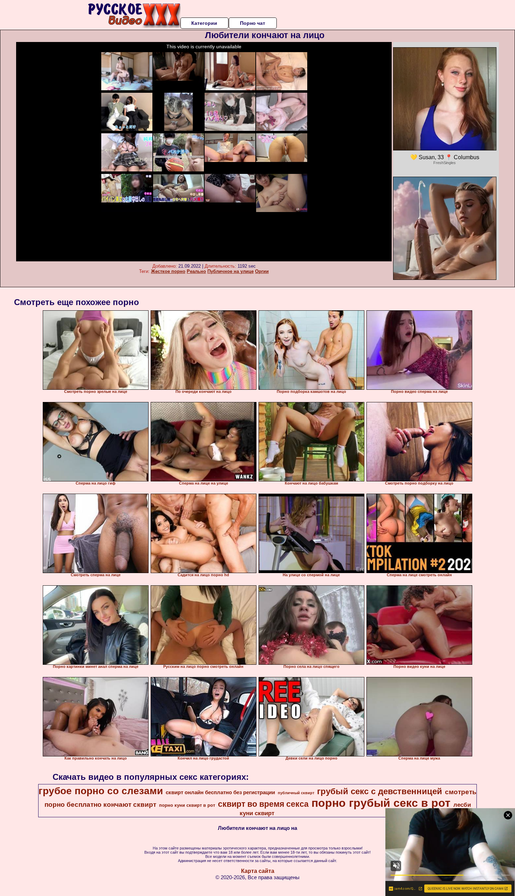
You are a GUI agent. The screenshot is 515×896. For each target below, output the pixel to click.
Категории (204, 23)
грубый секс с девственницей (379, 791)
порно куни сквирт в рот (187, 805)
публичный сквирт (296, 793)
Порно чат (252, 23)
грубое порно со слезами (101, 790)
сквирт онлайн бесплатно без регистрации (220, 792)
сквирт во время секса (263, 804)
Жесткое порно (168, 271)
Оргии (262, 271)
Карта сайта (257, 871)
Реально (196, 271)
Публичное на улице (230, 271)
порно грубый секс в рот (381, 803)
